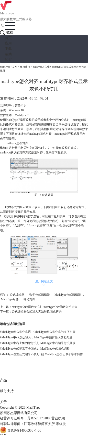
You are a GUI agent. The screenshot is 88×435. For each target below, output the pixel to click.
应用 (8, 43)
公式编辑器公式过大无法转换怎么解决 (37, 311)
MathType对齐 (10, 299)
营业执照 (58, 418)
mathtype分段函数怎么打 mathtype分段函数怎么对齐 (44, 306)
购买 (8, 59)
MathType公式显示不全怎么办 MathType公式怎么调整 (35, 348)
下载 (8, 49)
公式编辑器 (17, 294)
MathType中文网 (8, 66)
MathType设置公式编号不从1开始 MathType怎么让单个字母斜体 (41, 354)
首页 (8, 38)
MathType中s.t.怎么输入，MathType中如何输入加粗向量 (36, 337)
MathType (33, 407)
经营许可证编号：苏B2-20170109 (25, 418)
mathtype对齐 (63, 133)
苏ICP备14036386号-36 (24, 430)
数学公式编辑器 (39, 294)
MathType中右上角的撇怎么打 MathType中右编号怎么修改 (38, 343)
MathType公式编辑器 (68, 294)
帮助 (8, 54)
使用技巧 (25, 66)
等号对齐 (29, 299)
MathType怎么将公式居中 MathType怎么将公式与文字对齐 (38, 331)
